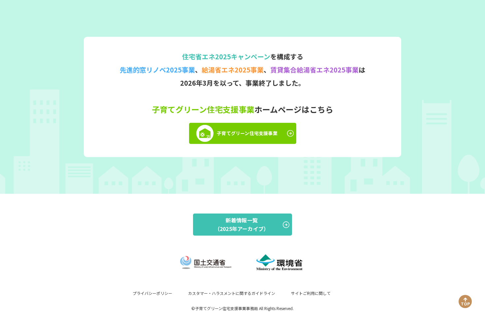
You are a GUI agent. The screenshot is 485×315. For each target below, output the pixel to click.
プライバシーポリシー (152, 293)
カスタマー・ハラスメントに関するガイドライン (231, 293)
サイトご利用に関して (311, 293)
